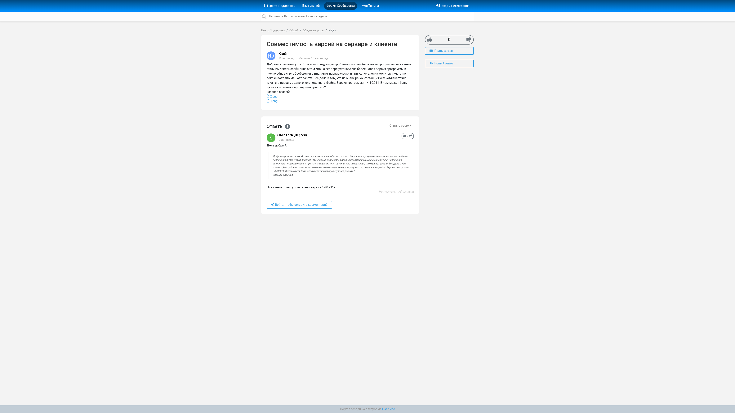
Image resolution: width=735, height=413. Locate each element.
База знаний (311, 5)
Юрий (282, 53)
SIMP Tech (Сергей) (292, 135)
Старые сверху (401, 125)
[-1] (468, 39)
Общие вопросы (313, 30)
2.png (274, 96)
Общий (293, 30)
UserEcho (388, 409)
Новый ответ (443, 63)
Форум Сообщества (341, 5)
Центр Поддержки (282, 6)
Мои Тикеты (370, 5)
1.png (274, 101)
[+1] (429, 39)
